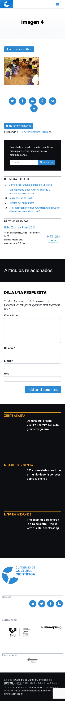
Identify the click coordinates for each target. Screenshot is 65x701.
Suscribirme (46, 162)
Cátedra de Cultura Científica (31, 679)
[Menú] (57, 4)
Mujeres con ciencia (18, 465)
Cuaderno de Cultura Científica (29, 687)
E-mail (8, 360)
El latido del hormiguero (21, 203)
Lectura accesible (19, 49)
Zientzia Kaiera (14, 415)
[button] (12, 101)
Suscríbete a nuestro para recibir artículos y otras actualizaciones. (31, 151)
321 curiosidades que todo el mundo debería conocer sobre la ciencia (44, 474)
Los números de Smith (21, 198)
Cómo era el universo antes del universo (30, 184)
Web (6, 373)
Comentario (11, 315)
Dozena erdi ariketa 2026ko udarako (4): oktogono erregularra (43, 425)
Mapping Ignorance (17, 514)
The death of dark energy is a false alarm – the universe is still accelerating (43, 524)
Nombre (9, 348)
